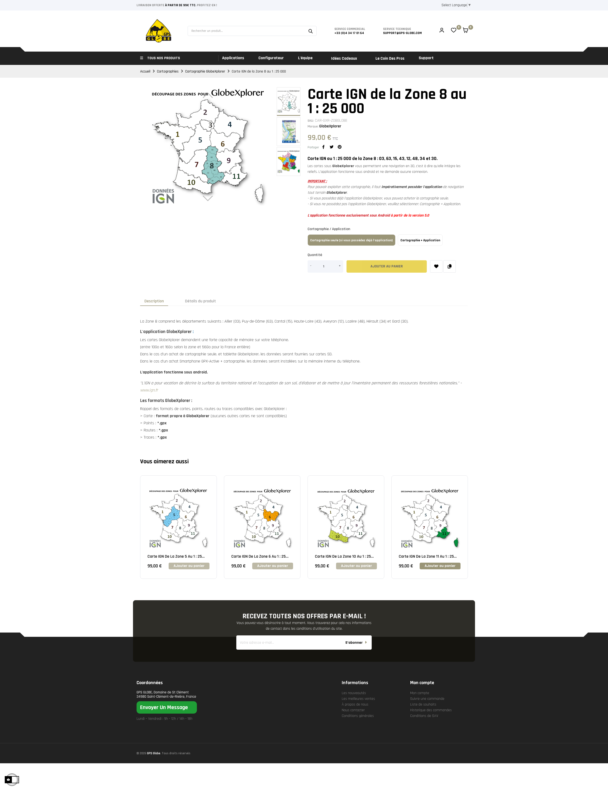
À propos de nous (355, 704)
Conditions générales (358, 715)
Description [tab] (154, 301)
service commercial (349, 29)
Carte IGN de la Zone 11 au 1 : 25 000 (426, 556)
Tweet (331, 146)
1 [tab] (304, 589)
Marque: (313, 126)
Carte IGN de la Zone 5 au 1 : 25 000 (174, 556)
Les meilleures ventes (358, 698)
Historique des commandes (431, 710)
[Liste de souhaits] (436, 266)
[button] (167, 707)
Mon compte (419, 693)
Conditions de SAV (424, 715)
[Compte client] (442, 31)
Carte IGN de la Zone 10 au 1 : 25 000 (343, 556)
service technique (397, 29)
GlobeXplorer (330, 126)
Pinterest (339, 146)
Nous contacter (353, 710)
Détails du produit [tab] (200, 301)
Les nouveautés (354, 693)
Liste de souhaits (423, 704)
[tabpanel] (178, 530)
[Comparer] (449, 266)
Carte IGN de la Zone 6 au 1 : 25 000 (258, 556)
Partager (323, 146)
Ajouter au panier (386, 266)
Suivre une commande (427, 698)
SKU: (311, 121)
